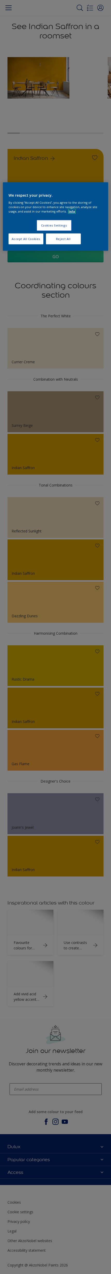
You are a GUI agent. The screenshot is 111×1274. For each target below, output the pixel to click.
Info (72, 211)
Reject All (63, 239)
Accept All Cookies (26, 239)
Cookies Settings (54, 225)
